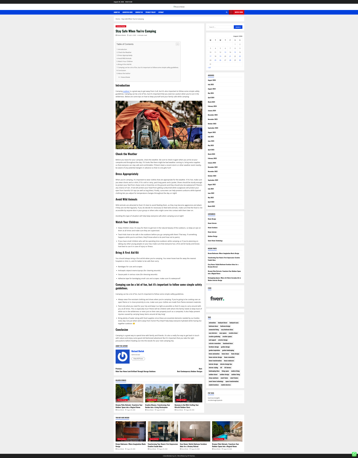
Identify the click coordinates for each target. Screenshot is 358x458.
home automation (214, 354)
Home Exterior (212, 223)
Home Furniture (213, 227)
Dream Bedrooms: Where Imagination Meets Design (223, 253)
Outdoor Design (121, 26)
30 (240, 60)
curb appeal (212, 340)
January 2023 (212, 163)
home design (235, 354)
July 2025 (211, 84)
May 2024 (211, 93)
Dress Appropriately (125, 55)
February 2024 (212, 106)
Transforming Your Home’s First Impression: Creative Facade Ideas (163, 445)
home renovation (229, 357)
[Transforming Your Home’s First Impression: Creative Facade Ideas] (163, 431)
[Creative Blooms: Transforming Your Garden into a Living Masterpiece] (159, 393)
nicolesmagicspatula (215, 400)
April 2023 (211, 150)
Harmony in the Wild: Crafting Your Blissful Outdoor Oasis (187, 406)
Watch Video (239, 12)
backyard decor (222, 323)
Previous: (136, 370)
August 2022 (212, 184)
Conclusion (122, 70)
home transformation (215, 360)
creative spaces (227, 336)
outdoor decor (213, 374)
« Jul (209, 67)
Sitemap (161, 12)
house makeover (229, 360)
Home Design (212, 219)
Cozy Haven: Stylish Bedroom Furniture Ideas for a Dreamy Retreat (193, 445)
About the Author (124, 73)
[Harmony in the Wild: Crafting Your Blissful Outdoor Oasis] (188, 393)
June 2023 (211, 141)
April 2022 (211, 202)
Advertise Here (128, 12)
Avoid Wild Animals (124, 58)
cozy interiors (213, 333)
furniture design (214, 347)
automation (212, 323)
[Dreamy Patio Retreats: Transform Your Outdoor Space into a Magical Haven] (129, 393)
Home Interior (212, 232)
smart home (224, 378)
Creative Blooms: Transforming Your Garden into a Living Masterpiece (157, 406)
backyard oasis (234, 323)
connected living (214, 329)
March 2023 (211, 154)
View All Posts (138, 359)
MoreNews (181, 456)
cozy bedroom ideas (227, 329)
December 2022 (213, 167)
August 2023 (212, 132)
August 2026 (212, 80)
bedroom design (225, 326)
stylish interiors (226, 385)
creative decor (233, 333)
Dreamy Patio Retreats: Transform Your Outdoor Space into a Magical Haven (129, 406)
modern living (235, 371)
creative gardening (214, 336)
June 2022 (211, 193)
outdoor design (224, 374)
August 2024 (212, 89)
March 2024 (211, 102)
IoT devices (227, 367)
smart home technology (216, 381)
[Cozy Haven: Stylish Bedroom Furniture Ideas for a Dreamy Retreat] (195, 431)
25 (215, 60)
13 (225, 52)
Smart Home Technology (215, 240)
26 (220, 60)
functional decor (228, 343)
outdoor (126, 91)
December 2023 (213, 115)
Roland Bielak (121, 35)
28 (230, 60)
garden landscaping (228, 350)
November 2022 (213, 171)
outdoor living (235, 374)
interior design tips (226, 364)
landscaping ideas (214, 371)
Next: (189, 370)
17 (210, 56)
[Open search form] (226, 12)
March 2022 (211, 206)
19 (220, 56)
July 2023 (211, 136)
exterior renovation (215, 343)
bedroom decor (213, 326)
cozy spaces (223, 333)
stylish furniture (214, 385)
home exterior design (215, 357)
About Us (117, 12)
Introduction (122, 49)
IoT (221, 367)
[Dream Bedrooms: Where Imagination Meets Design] (131, 431)
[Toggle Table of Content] (176, 44)
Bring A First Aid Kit (124, 64)
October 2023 (212, 124)
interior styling (213, 367)
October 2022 (212, 176)
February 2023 (212, 158)
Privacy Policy (151, 12)
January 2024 (212, 110)
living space (225, 371)
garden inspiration (214, 350)
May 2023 (211, 145)
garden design (225, 347)
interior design (213, 364)
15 (235, 52)
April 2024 (211, 97)
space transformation (232, 381)
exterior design (222, 340)
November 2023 (213, 119)
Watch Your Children (125, 61)
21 (230, 56)
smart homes (234, 378)
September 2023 (213, 128)
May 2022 (211, 197)
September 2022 (213, 180)
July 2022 (211, 189)
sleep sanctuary (213, 378)
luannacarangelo (214, 398)
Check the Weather (124, 52)
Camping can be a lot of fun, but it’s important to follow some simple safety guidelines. (148, 67)
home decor (225, 354)
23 (240, 56)
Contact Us (139, 12)
